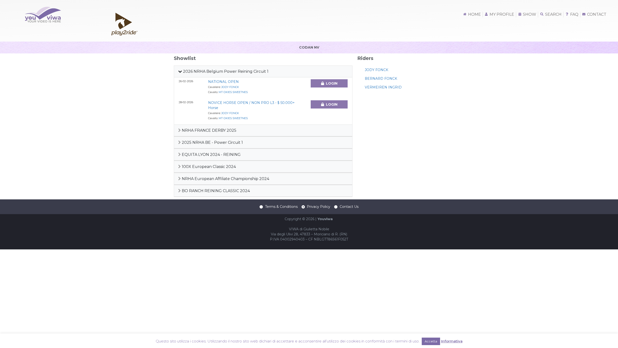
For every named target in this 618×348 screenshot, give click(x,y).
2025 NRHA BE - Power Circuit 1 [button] (212, 142)
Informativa (452, 341)
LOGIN (331, 83)
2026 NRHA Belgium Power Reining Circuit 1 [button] (225, 71)
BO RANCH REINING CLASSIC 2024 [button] (215, 190)
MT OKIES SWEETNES (233, 92)
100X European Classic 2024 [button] (208, 166)
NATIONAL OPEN (223, 82)
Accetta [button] (431, 341)
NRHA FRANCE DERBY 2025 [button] (208, 130)
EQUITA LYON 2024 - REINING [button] (211, 154)
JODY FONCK (230, 87)
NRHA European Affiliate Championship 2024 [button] (225, 178)
